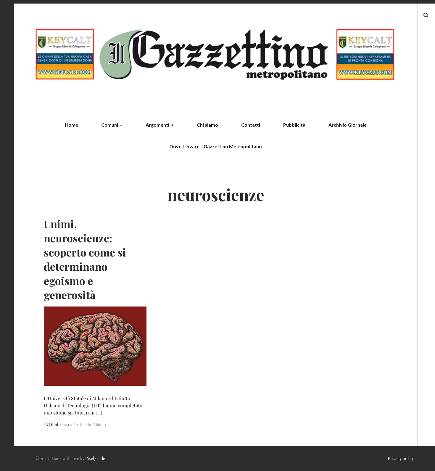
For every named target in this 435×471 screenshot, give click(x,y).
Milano (100, 425)
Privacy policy (401, 458)
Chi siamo (207, 125)
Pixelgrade (95, 458)
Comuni (112, 125)
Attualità (83, 425)
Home (71, 125)
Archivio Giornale (347, 125)
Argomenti (160, 125)
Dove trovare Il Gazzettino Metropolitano (216, 146)
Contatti (250, 125)
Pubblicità (294, 125)
